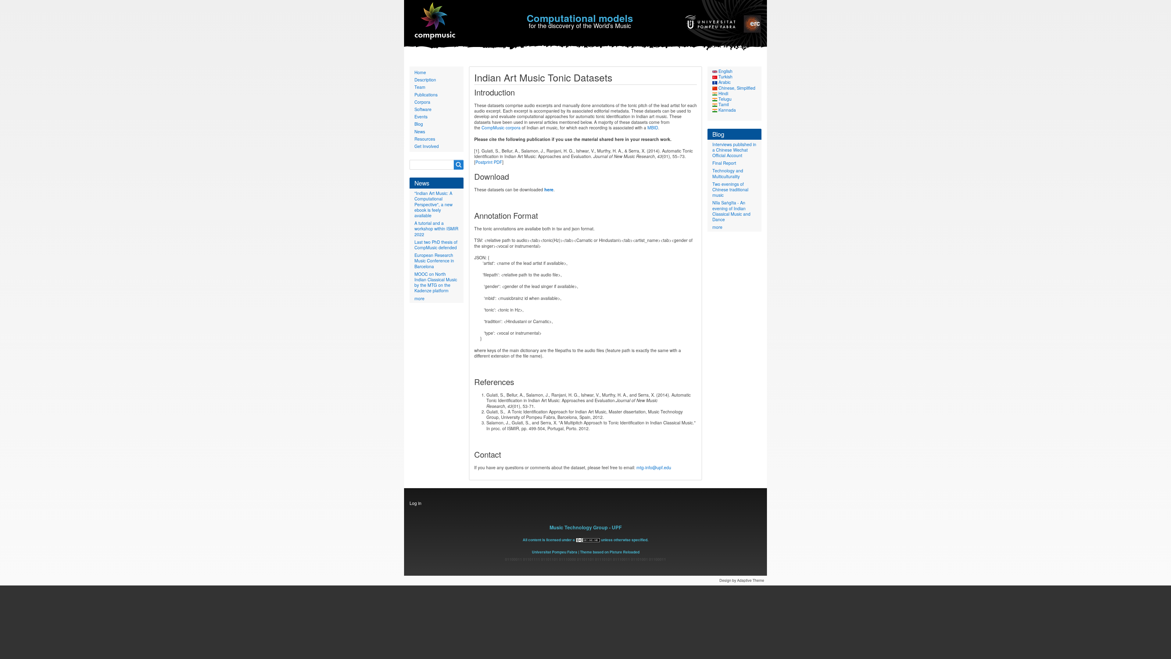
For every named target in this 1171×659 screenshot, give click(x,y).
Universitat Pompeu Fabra (554, 552)
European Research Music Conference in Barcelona (434, 260)
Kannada (726, 110)
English (724, 71)
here (548, 189)
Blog (418, 124)
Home (420, 72)
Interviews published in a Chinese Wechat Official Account (734, 149)
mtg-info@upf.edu (653, 467)
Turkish (724, 77)
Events (421, 116)
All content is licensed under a (549, 539)
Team (419, 87)
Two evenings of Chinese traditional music (730, 189)
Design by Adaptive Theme (741, 580)
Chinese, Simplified (736, 88)
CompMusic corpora (501, 127)
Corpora (422, 102)
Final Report (724, 163)
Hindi (722, 93)
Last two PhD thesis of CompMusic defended (435, 244)
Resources (424, 139)
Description (425, 80)
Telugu (724, 99)
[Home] (435, 21)
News (419, 131)
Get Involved (426, 146)
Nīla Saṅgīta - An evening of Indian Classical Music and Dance (731, 211)
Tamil (723, 104)
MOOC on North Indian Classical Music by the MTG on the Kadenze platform (435, 282)
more (419, 298)
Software (423, 109)
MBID (652, 127)
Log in (415, 503)
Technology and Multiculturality (727, 173)
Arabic (724, 82)
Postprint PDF (488, 162)
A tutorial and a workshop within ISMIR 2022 (436, 228)
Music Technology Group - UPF (586, 527)
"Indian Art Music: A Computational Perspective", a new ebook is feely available (433, 204)
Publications (426, 95)
